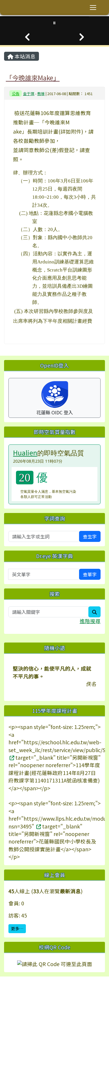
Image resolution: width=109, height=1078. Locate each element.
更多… (17, 928)
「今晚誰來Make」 (33, 77)
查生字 (90, 536)
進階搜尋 (90, 621)
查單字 (90, 574)
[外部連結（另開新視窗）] (11, 757)
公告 (15, 93)
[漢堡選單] (93, 7)
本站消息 (24, 56)
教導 (41, 93)
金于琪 (28, 93)
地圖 (32, 1011)
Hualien (25, 452)
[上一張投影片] (27, 37)
